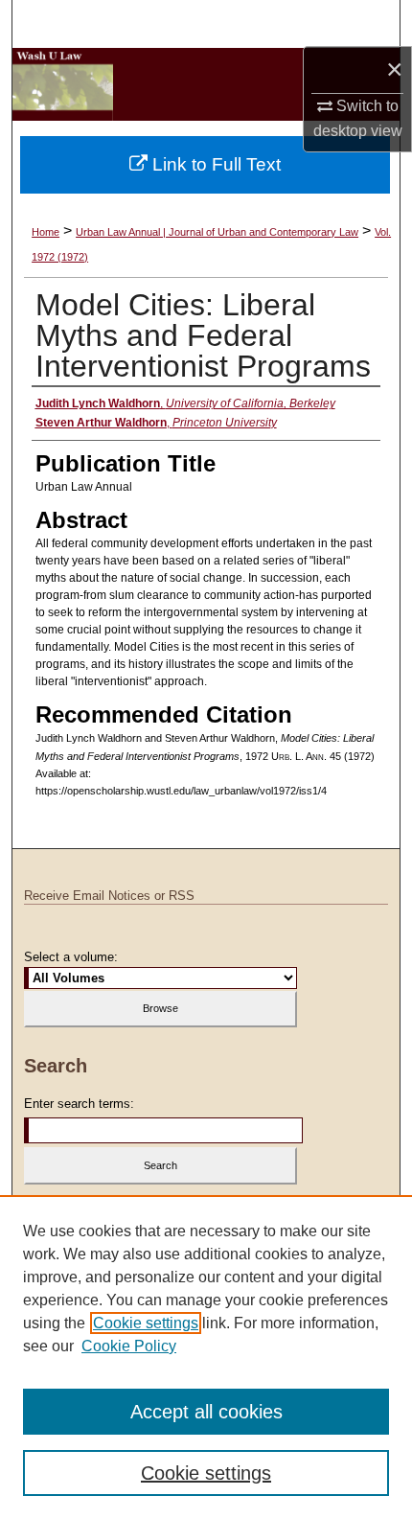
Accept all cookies (206, 1411)
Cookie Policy (128, 1346)
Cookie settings (145, 1323)
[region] (206, 1357)
